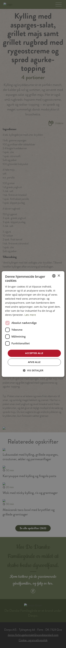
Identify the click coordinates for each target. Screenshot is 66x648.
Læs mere (30, 315)
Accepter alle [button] (34, 353)
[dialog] (33, 324)
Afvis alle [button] (34, 362)
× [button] (58, 275)
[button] (33, 371)
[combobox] (54, 276)
